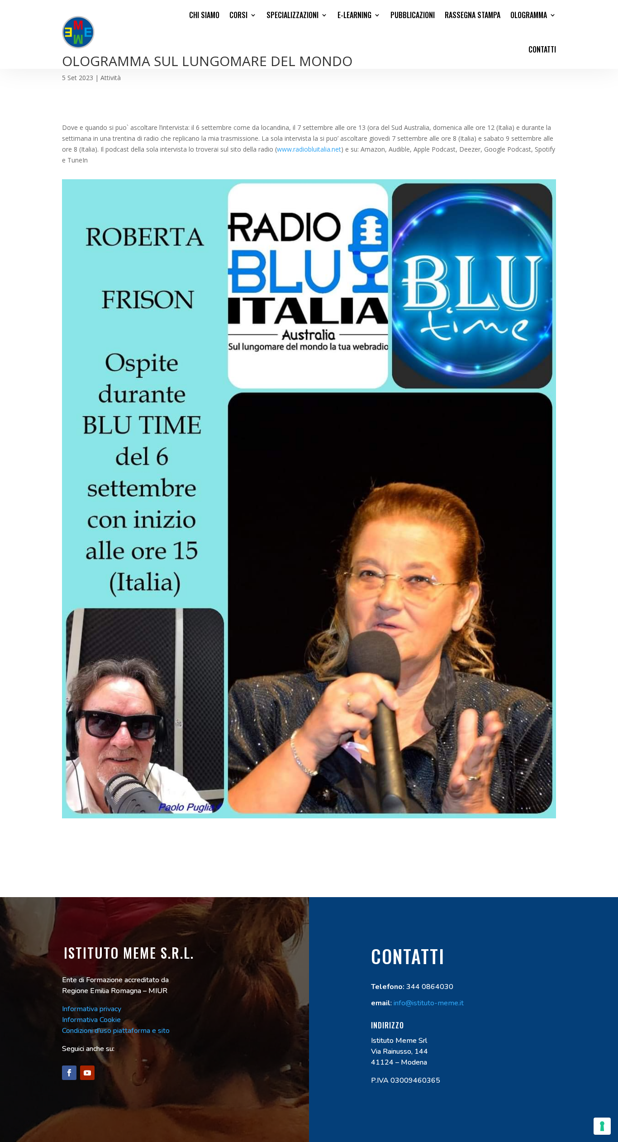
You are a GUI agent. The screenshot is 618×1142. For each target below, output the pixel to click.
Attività (110, 77)
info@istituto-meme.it (429, 1003)
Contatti (542, 49)
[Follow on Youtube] (87, 1073)
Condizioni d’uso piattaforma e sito (116, 1031)
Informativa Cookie (91, 1020)
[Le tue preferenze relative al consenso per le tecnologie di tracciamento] (602, 1126)
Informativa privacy (91, 1009)
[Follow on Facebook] (69, 1073)
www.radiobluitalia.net (309, 149)
